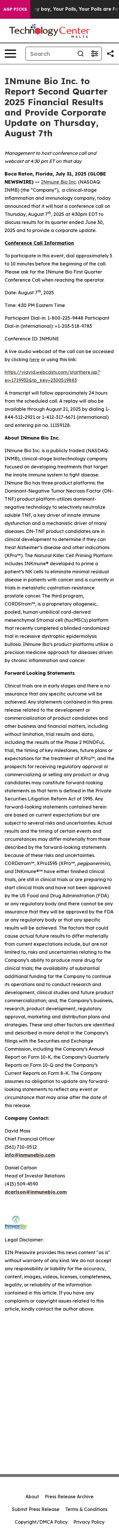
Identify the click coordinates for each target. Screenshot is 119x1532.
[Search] (81, 53)
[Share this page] (110, 53)
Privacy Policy (89, 1522)
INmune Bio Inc (58, 182)
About (32, 1496)
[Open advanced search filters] (94, 53)
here (34, 359)
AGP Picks (15, 9)
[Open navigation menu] (10, 53)
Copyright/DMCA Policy (41, 1522)
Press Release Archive (69, 1496)
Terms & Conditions (86, 1509)
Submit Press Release (36, 1509)
